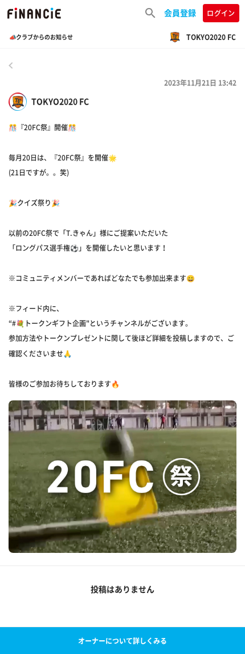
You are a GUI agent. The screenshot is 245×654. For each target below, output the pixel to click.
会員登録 (180, 12)
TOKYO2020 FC (60, 101)
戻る (11, 65)
